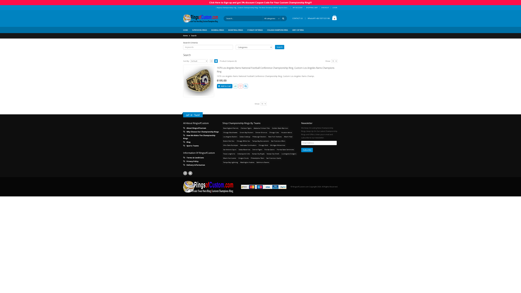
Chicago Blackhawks (230, 132)
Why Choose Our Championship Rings (203, 132)
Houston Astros (286, 132)
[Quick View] (246, 86)
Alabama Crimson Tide (262, 128)
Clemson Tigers (246, 128)
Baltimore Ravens (263, 162)
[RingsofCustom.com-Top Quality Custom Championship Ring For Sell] (208, 187)
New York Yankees (275, 137)
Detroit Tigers (257, 150)
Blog (188, 142)
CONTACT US (297, 18)
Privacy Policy (192, 161)
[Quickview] (235, 86)
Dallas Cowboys (245, 137)
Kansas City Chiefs (273, 154)
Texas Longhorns (229, 154)
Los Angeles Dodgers (289, 154)
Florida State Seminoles (285, 150)
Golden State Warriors (280, 128)
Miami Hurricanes (229, 158)
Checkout (325, 8)
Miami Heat (288, 137)
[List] (216, 61)
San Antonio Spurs (229, 150)
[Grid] (211, 61)
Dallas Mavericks (244, 150)
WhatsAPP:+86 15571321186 (319, 18)
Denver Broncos (261, 132)
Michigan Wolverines (277, 145)
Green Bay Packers (246, 132)
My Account (298, 8)
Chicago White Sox (243, 141)
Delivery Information (196, 165)
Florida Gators (269, 150)
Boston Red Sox (228, 141)
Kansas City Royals (258, 154)
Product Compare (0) (228, 61)
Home (185, 35)
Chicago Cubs (274, 132)
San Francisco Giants (273, 158)
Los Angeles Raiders (230, 137)
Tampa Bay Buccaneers (260, 141)
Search (193, 35)
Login (334, 8)
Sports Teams (193, 146)
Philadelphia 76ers (257, 158)
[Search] (284, 18)
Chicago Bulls (263, 145)
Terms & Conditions (195, 158)
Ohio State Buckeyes (230, 145)
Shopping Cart (312, 8)
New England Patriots (230, 128)
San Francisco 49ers (278, 141)
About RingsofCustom (196, 128)
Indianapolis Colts (243, 154)
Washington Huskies (247, 162)
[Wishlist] (240, 86)
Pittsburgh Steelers (259, 137)
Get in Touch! (193, 115)
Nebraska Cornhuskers (248, 145)
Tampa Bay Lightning (230, 162)
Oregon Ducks (243, 158)
